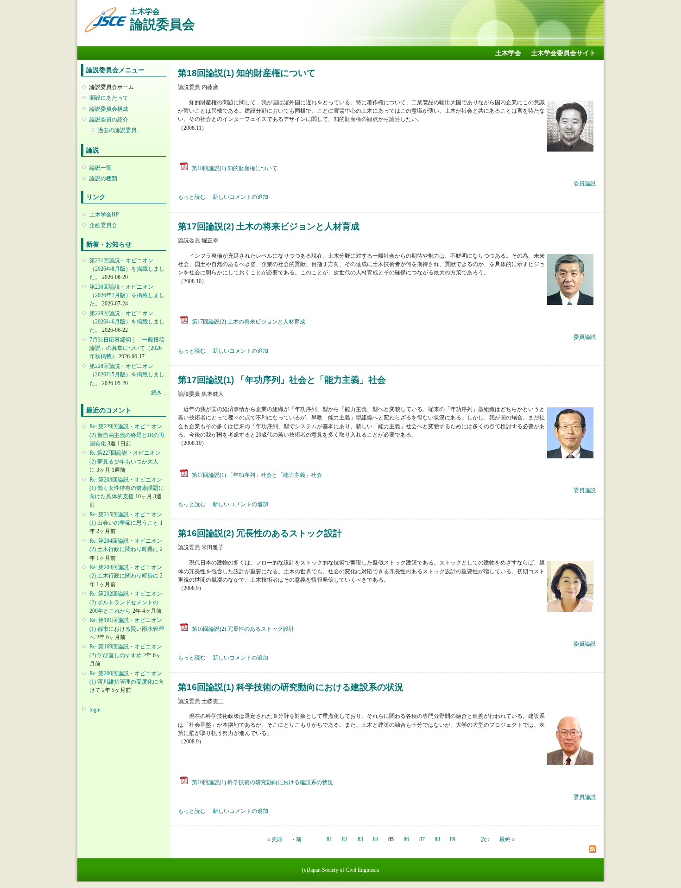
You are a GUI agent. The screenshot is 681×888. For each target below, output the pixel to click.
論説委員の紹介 (108, 119)
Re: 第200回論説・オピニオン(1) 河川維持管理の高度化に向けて (126, 681)
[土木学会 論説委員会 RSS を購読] (592, 849)
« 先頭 (275, 839)
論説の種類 (103, 178)
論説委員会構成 (108, 109)
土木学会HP (104, 214)
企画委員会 (103, 225)
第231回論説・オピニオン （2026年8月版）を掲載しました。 (126, 268)
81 (329, 839)
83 (360, 839)
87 (422, 839)
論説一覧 (100, 168)
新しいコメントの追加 (240, 197)
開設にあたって (108, 98)
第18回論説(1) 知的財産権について (246, 73)
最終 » (507, 839)
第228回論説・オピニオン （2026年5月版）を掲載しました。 (126, 374)
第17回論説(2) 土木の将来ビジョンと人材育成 (268, 226)
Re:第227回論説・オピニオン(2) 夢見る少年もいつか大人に (125, 461)
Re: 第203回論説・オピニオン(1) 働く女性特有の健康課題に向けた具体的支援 (126, 488)
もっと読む (192, 197)
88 (437, 839)
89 (452, 839)
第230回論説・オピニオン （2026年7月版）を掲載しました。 (126, 295)
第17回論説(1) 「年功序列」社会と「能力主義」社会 (282, 379)
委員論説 (585, 183)
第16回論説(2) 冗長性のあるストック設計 (260, 533)
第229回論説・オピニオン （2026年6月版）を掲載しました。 (126, 321)
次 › (485, 839)
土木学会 (508, 53)
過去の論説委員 (117, 130)
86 (406, 839)
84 (375, 839)
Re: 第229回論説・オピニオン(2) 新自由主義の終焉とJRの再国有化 (126, 434)
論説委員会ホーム (111, 87)
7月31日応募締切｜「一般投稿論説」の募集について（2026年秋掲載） (126, 348)
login (95, 709)
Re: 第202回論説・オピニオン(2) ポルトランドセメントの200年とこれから (125, 602)
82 (344, 839)
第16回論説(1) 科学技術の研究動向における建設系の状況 (291, 687)
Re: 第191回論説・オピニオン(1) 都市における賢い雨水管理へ (126, 628)
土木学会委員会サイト (563, 53)
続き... (158, 392)
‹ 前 (297, 839)
